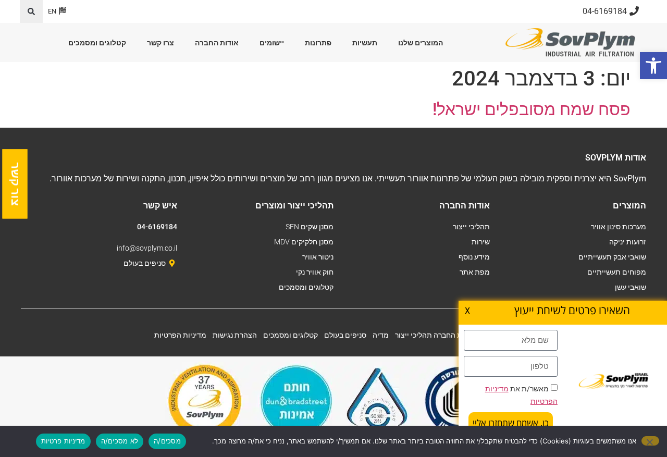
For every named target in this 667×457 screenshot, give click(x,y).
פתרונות (318, 43)
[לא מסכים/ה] (650, 441)
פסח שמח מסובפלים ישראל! (532, 109)
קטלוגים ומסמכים (97, 43)
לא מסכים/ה (120, 441)
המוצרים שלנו (420, 43)
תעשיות (364, 43)
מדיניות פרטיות (63, 441)
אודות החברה (217, 43)
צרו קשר (160, 43)
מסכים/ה (167, 441)
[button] (31, 11)
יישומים (272, 43)
